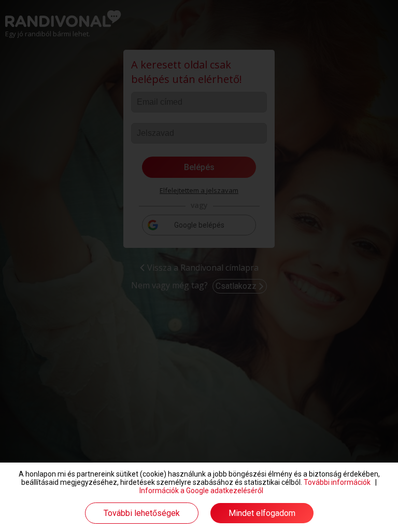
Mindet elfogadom (262, 513)
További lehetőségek (142, 513)
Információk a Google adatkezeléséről (201, 490)
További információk (337, 482)
